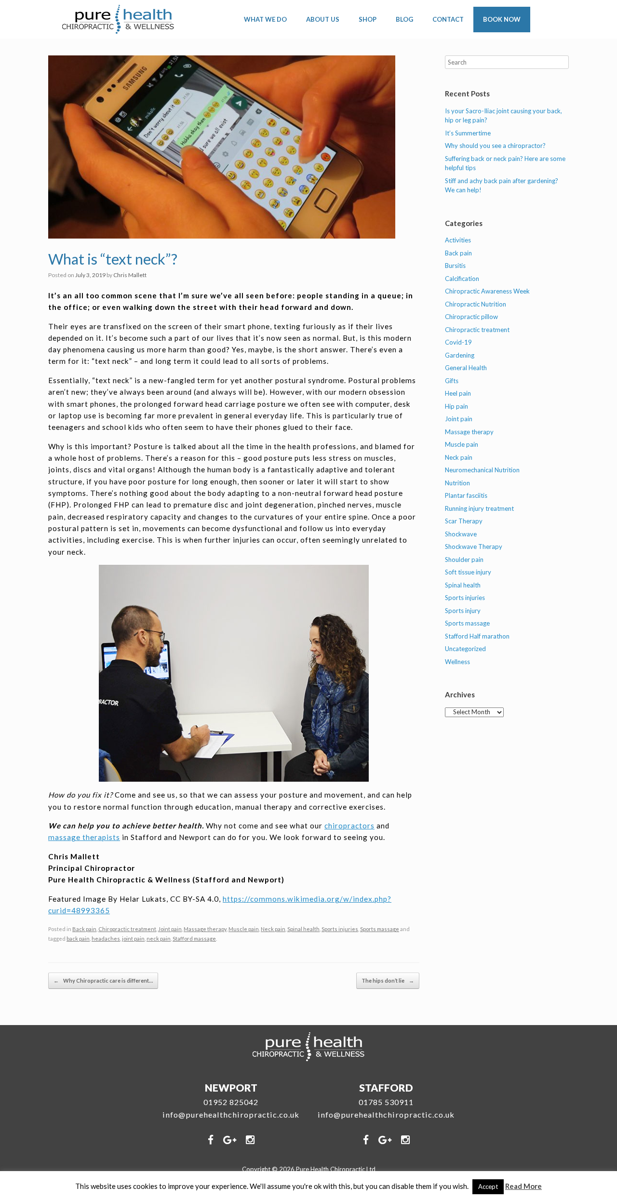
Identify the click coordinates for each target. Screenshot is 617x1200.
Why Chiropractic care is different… (103, 980)
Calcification (462, 278)
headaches (106, 938)
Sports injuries (340, 929)
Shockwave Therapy (473, 546)
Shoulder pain (464, 559)
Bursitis (455, 265)
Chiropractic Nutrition (475, 304)
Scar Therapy (464, 521)
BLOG (404, 19)
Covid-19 (458, 342)
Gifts (451, 381)
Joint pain (170, 929)
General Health (466, 368)
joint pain (133, 938)
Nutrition (457, 483)
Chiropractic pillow (471, 316)
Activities (458, 240)
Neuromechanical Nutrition (482, 470)
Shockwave (461, 534)
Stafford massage (194, 938)
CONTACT (448, 19)
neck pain (159, 938)
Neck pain (273, 929)
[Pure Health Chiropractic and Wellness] (118, 19)
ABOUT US (322, 19)
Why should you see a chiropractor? (495, 145)
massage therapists (84, 837)
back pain (78, 938)
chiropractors (349, 825)
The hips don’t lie (388, 980)
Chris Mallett (130, 275)
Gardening (459, 355)
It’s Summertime (468, 133)
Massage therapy (205, 929)
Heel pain (458, 393)
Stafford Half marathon (477, 636)
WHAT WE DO (265, 19)
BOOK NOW (502, 19)
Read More (523, 1186)
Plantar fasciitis (466, 495)
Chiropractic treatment (127, 929)
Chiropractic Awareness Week (487, 291)
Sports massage (379, 929)
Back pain (84, 929)
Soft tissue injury (468, 572)
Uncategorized (465, 649)
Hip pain (456, 406)
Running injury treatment (479, 508)
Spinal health (303, 929)
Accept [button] (488, 1186)
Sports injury (463, 610)
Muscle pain (243, 929)
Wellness (457, 662)
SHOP (367, 19)
